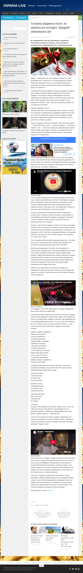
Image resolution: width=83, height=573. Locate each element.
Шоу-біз (65, 13)
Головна (10, 562)
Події (41, 13)
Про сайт (18, 562)
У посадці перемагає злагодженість (13, 90)
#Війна (72, 13)
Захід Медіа (46, 562)
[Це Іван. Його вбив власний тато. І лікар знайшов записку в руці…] (38, 530)
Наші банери (36, 562)
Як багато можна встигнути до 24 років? (14, 43)
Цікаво (34, 13)
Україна (5, 13)
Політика (22, 13)
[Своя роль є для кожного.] (14, 106)
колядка (37, 505)
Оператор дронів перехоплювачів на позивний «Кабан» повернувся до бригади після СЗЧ (13, 83)
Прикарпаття (72, 562)
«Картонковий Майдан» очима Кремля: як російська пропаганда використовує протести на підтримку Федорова (14, 73)
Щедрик (46, 505)
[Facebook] (17, 18)
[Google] (25, 18)
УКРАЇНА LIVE (14, 6)
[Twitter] (20, 18)
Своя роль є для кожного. (10, 37)
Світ (28, 13)
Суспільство (49, 13)
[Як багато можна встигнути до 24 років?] (14, 123)
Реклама (26, 562)
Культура (58, 13)
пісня (42, 505)
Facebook (50, 490)
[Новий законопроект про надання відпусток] (53, 530)
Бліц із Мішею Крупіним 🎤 (11, 48)
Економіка (14, 13)
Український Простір (59, 562)
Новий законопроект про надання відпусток (52, 538)
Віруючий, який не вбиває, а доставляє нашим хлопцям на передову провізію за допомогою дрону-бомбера (13, 64)
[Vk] (22, 18)
